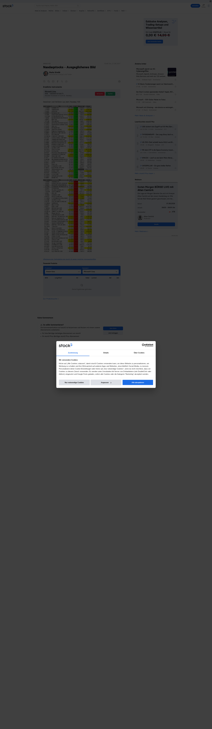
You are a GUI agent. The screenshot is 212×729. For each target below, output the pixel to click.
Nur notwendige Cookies (74, 382)
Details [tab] (106, 353)
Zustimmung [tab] (73, 353)
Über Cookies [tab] (139, 353)
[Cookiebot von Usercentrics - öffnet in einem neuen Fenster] (143, 345)
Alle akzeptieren (138, 382)
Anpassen (105, 382)
